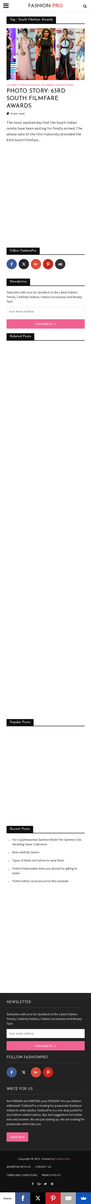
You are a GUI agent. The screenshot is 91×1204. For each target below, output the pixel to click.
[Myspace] (60, 264)
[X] (38, 1198)
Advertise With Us (19, 1166)
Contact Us (43, 1166)
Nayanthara (65, 85)
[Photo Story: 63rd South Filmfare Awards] (46, 53)
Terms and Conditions (22, 1175)
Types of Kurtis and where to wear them (38, 860)
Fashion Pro (62, 1158)
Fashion (45, 5)
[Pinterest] (48, 264)
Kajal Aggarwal (44, 85)
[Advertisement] (45, 197)
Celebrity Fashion (19, 85)
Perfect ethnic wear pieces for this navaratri (40, 881)
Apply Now (17, 1137)
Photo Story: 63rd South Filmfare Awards (36, 98)
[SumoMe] (83, 1198)
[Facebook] (12, 264)
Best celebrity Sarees (25, 852)
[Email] (68, 1198)
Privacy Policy (51, 1175)
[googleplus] (36, 264)
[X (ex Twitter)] (24, 264)
